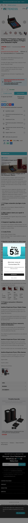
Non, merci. (14, 278)
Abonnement (14, 274)
